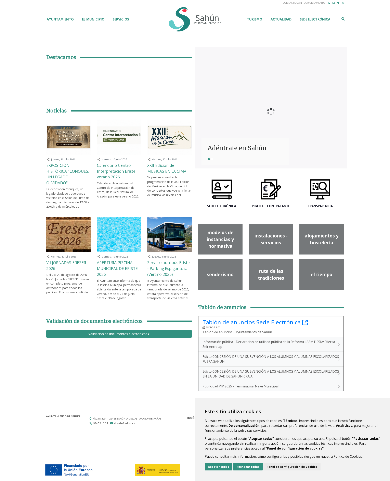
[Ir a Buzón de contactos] (334, 3)
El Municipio (93, 19)
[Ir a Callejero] (338, 3)
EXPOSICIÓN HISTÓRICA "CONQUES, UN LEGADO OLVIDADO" (67, 174)
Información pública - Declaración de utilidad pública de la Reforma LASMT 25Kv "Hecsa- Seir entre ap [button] (269, 344)
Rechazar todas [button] (247, 467)
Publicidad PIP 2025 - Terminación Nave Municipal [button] (240, 386)
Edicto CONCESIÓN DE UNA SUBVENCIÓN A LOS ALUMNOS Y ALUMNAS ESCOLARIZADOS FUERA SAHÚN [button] (271, 359)
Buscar (343, 19)
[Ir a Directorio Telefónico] (329, 3)
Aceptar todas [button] (218, 467)
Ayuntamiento (60, 19)
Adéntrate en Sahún (237, 148)
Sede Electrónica (315, 19)
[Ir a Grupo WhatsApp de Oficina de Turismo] (343, 3)
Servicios (121, 19)
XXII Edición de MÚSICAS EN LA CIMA (166, 168)
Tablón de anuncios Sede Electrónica (255, 322)
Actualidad (281, 19)
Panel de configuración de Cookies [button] (292, 467)
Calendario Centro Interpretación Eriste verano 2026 (116, 171)
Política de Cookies (348, 456)
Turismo (254, 19)
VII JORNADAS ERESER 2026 (66, 265)
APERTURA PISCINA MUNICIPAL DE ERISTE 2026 (117, 268)
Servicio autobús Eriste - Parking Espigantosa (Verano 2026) (168, 268)
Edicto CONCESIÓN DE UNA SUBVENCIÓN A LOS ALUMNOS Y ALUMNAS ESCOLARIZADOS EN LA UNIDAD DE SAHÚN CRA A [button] (271, 374)
